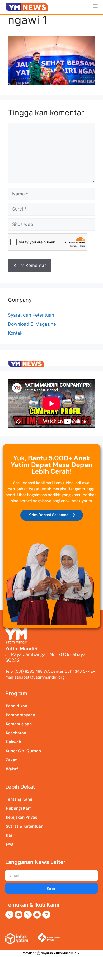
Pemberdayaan (20, 715)
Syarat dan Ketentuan (31, 315)
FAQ (9, 844)
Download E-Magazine (32, 324)
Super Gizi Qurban (23, 751)
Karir (10, 835)
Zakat (11, 760)
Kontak (15, 333)
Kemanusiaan (19, 724)
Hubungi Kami (19, 808)
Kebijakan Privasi (22, 817)
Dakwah (13, 742)
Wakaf (12, 769)
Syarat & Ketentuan (24, 826)
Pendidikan (16, 706)
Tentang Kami (19, 799)
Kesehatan (16, 733)
